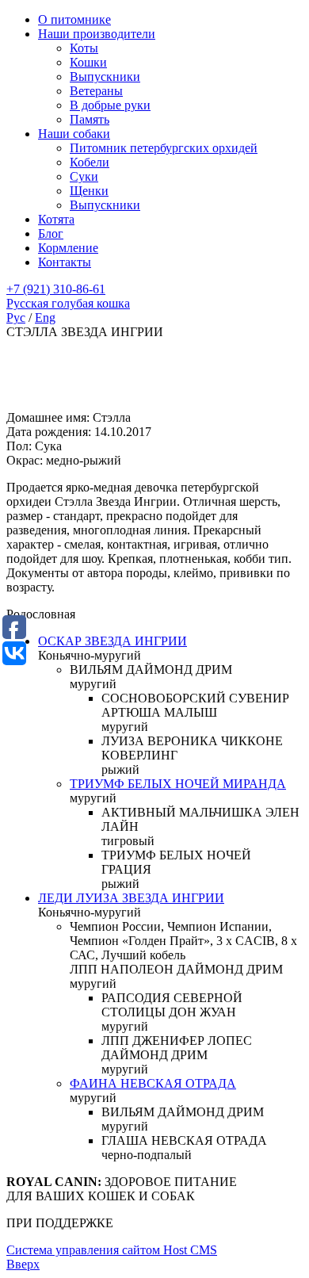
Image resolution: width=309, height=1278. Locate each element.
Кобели (89, 162)
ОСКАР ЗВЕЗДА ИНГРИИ (112, 641)
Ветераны (96, 91)
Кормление (68, 247)
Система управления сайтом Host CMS (111, 1250)
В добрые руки (110, 105)
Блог (50, 233)
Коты (84, 48)
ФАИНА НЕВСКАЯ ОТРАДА (153, 1083)
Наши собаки (74, 133)
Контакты (64, 262)
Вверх (23, 1264)
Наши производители (96, 33)
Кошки (88, 62)
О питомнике (74, 19)
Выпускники (105, 76)
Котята (56, 219)
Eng (45, 317)
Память (89, 119)
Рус (15, 317)
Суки (84, 176)
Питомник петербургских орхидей (164, 148)
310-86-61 (55, 289)
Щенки (89, 190)
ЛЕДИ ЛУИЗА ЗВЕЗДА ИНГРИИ (131, 898)
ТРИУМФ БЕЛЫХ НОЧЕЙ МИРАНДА (178, 783)
